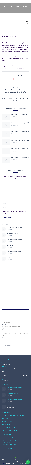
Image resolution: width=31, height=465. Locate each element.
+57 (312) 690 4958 (6, 322)
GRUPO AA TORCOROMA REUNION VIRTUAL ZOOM (13, 415)
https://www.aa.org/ (6, 418)
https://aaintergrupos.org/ (7, 424)
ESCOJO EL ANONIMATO (12, 233)
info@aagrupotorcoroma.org (8, 330)
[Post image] (6, 117)
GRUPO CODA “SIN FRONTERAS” (9, 427)
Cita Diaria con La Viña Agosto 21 (20, 140)
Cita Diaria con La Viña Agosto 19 (20, 157)
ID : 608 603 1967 (5, 339)
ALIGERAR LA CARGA (11, 245)
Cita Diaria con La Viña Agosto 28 (14, 239)
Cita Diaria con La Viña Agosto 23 (20, 123)
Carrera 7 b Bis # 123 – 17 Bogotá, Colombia (11, 326)
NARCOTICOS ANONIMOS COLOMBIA (10, 430)
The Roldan (15, 461)
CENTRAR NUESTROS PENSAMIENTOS (15, 257)
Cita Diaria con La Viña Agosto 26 (20, 114)
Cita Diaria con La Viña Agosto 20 (20, 148)
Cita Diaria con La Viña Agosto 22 (20, 131)
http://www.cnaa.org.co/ (7, 421)
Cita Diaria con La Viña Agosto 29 (14, 227)
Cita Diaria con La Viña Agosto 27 (14, 251)
